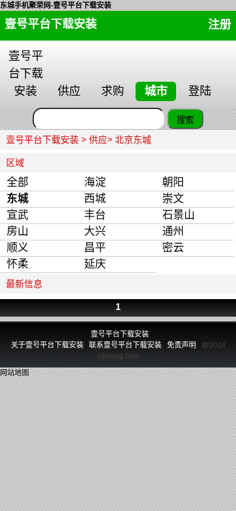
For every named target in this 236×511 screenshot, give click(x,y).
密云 (173, 248)
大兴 (95, 231)
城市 (156, 91)
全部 (17, 182)
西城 (95, 199)
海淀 (95, 182)
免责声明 (181, 345)
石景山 (178, 215)
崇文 (173, 199)
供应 (68, 91)
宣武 (17, 215)
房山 (17, 231)
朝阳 (173, 182)
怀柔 (17, 264)
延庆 (95, 264)
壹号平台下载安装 (51, 24)
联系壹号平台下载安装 (125, 345)
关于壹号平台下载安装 (48, 345)
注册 (219, 24)
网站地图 (14, 373)
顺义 (17, 248)
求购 (112, 91)
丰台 (95, 215)
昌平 (95, 248)
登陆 (199, 91)
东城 (17, 199)
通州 (173, 231)
